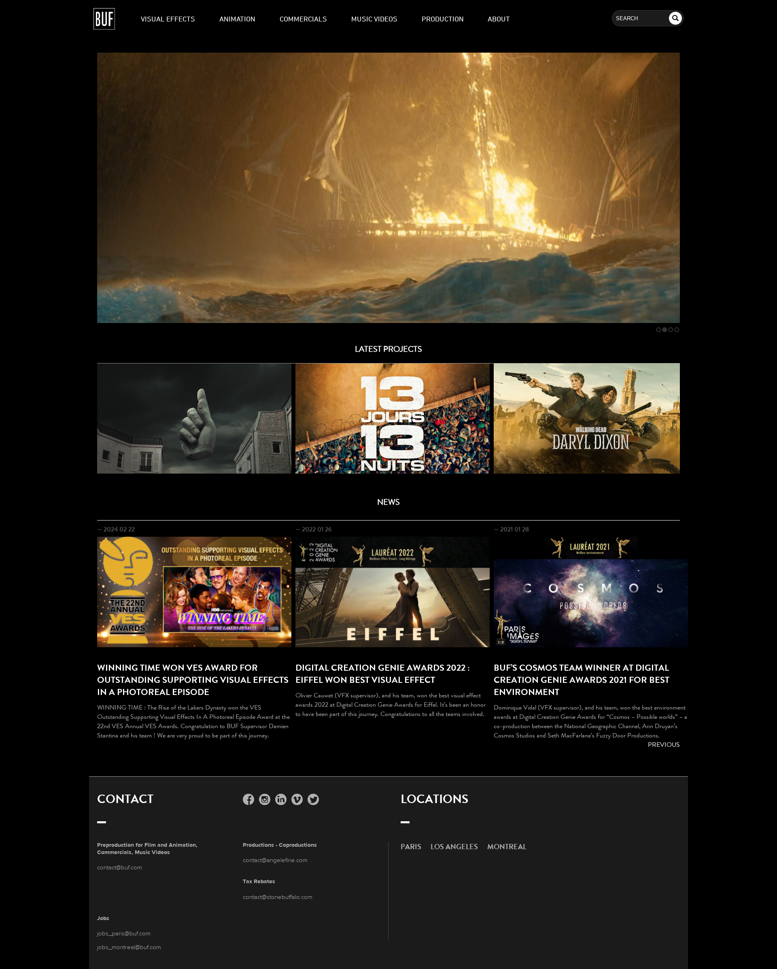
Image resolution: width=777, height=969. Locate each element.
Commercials (303, 19)
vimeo (297, 801)
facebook (248, 801)
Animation (237, 19)
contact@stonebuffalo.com (277, 896)
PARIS (411, 847)
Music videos (374, 19)
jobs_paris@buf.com (124, 933)
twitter (313, 801)
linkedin (281, 801)
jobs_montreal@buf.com (129, 947)
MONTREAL (506, 847)
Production (442, 19)
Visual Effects (168, 19)
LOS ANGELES (454, 847)
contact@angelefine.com (275, 859)
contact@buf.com (119, 867)
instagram (264, 801)
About (499, 19)
